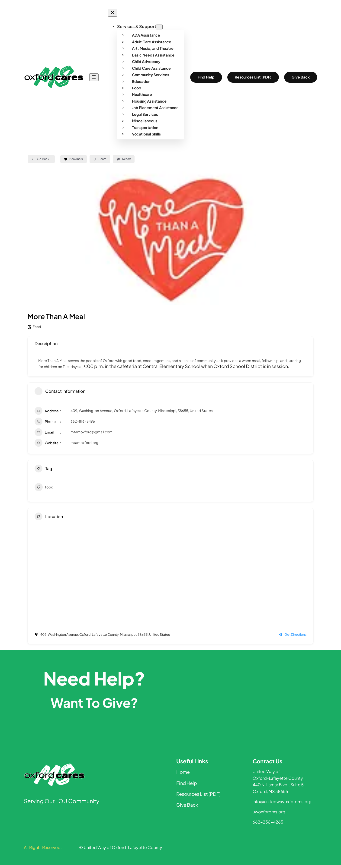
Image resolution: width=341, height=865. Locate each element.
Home (183, 772)
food (49, 487)
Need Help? (94, 678)
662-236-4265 (268, 821)
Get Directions (295, 634)
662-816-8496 (83, 421)
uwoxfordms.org (269, 811)
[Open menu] (94, 77)
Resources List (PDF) (253, 77)
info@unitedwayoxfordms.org (282, 801)
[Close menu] (112, 13)
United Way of (266, 771)
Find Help (206, 77)
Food (37, 326)
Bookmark (76, 159)
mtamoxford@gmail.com (92, 432)
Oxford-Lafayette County (278, 778)
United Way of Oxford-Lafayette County (120, 847)
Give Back (301, 77)
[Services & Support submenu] (159, 27)
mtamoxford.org (84, 442)
